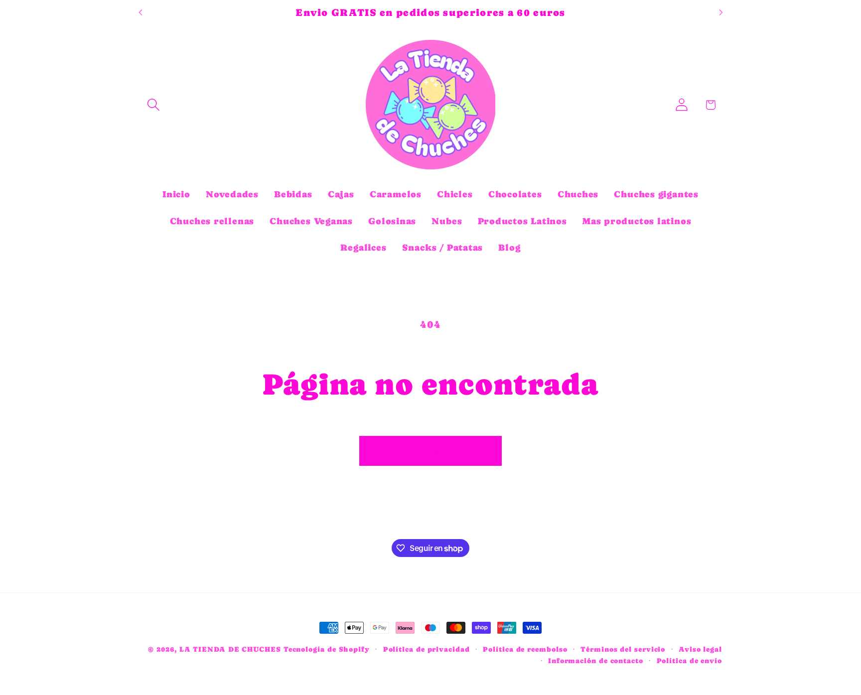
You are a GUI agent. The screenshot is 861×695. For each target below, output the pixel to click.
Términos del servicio (622, 649)
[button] (153, 105)
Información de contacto (595, 661)
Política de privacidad (426, 649)
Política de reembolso (525, 649)
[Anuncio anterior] (140, 12)
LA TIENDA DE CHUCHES (230, 649)
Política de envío (689, 661)
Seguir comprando (431, 450)
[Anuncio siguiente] (721, 12)
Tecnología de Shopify (327, 649)
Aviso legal (700, 649)
